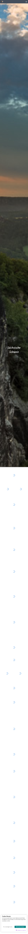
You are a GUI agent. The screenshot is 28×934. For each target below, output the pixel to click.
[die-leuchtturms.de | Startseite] (2, 2)
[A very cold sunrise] (14, 648)
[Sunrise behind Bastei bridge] (14, 504)
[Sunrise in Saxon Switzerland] (14, 475)
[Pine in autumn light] (7, 673)
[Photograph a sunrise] (14, 622)
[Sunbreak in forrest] (14, 660)
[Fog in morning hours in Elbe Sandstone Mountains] (7, 489)
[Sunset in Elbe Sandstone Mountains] (14, 549)
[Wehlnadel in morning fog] (14, 771)
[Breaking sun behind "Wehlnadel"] (14, 596)
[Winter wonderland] (14, 872)
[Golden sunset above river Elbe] (20, 489)
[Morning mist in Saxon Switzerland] (14, 729)
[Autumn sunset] (14, 858)
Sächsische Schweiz (13, 349)
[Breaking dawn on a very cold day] (14, 528)
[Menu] (26, 1)
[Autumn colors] (14, 702)
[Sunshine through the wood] (14, 688)
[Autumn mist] (14, 886)
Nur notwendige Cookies (7, 926)
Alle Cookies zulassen (20, 926)
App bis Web (24, 930)
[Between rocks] (14, 902)
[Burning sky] (14, 754)
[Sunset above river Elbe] (14, 571)
